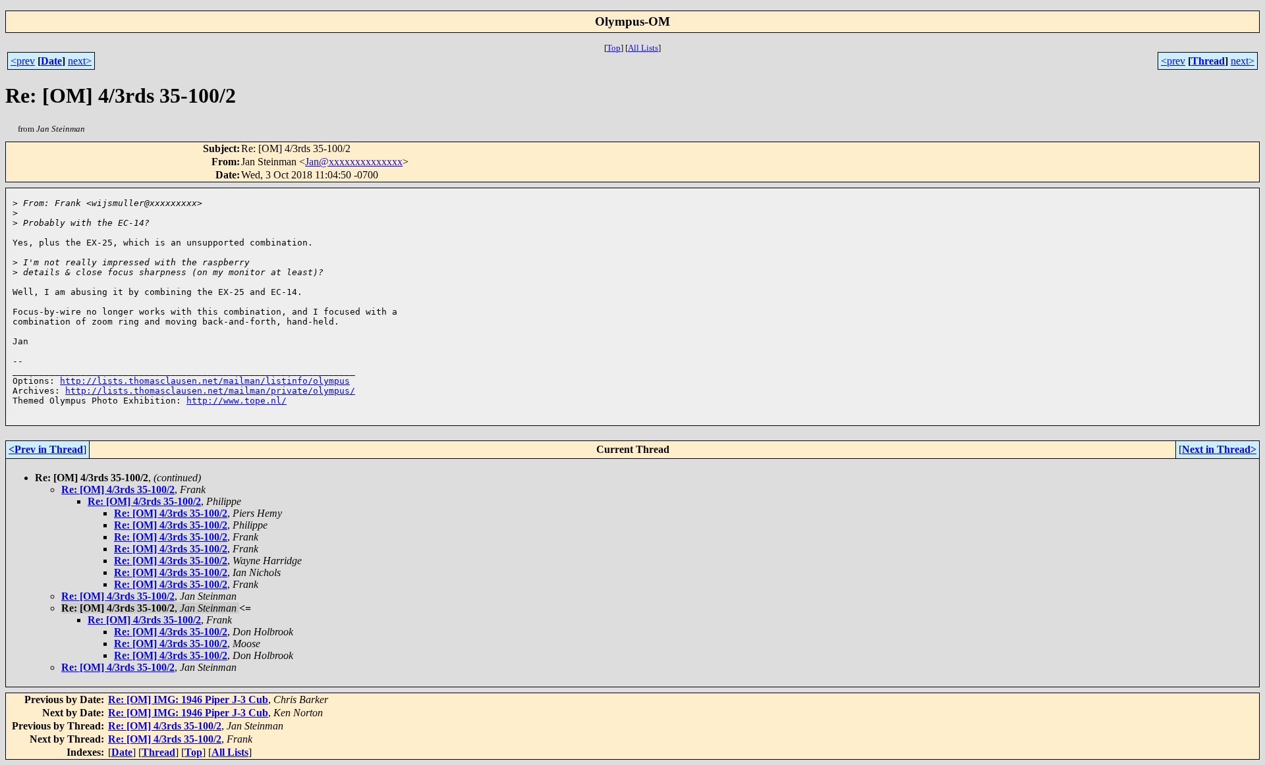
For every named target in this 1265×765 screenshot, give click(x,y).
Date (51, 60)
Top (614, 48)
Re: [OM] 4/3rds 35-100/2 (118, 489)
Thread (1208, 60)
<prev (23, 60)
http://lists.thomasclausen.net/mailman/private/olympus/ (210, 391)
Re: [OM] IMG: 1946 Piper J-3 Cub (188, 699)
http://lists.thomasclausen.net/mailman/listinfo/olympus (205, 381)
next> (80, 60)
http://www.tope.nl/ (236, 401)
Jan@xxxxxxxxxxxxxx (354, 161)
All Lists (643, 48)
